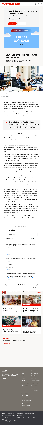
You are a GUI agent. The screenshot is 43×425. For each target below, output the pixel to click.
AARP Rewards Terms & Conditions (8, 415)
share (31, 247)
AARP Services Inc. (35, 390)
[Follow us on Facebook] (3, 420)
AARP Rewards (24, 380)
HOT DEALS (6, 338)
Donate (23, 373)
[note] (21, 92)
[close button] (37, 9)
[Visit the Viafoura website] (35, 287)
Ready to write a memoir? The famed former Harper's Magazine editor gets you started (19, 61)
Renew (22, 23)
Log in (27, 230)
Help (35, 4)
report (35, 247)
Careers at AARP (34, 383)
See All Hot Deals (6, 343)
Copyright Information (21, 415)
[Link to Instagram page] (10, 420)
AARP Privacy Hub (10, 413)
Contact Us (33, 370)
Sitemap (3, 413)
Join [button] (11, 3)
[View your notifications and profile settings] (37, 238)
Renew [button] (17, 3)
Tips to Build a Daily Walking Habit (21, 122)
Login (30, 3)
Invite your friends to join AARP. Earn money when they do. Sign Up (19, 1)
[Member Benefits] (5, 292)
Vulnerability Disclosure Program (8, 417)
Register (25, 3)
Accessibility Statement (29, 413)
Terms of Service (19, 413)
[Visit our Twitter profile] (6, 420)
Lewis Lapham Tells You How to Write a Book (21, 56)
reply (7, 247)
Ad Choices (19, 417)
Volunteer (23, 375)
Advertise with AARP (35, 380)
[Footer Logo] (8, 371)
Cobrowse (35, 417)
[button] (38, 3)
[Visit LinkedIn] (14, 420)
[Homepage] (4, 4)
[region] (21, 260)
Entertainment (9, 52)
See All (38, 292)
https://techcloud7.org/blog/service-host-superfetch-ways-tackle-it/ (19, 277)
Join (12, 23)
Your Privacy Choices (27, 417)
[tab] (9, 238)
